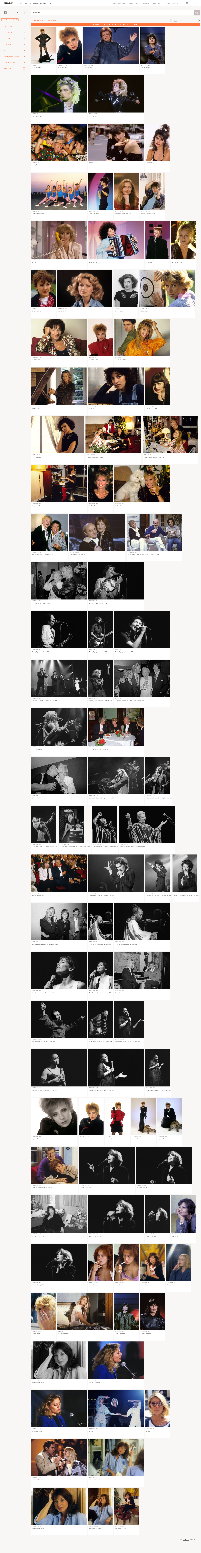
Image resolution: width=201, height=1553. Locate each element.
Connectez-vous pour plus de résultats (115, 25)
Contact (157, 3)
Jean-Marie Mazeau (8, 19)
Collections (134, 3)
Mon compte (173, 3)
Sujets (146, 3)
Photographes (118, 3)
